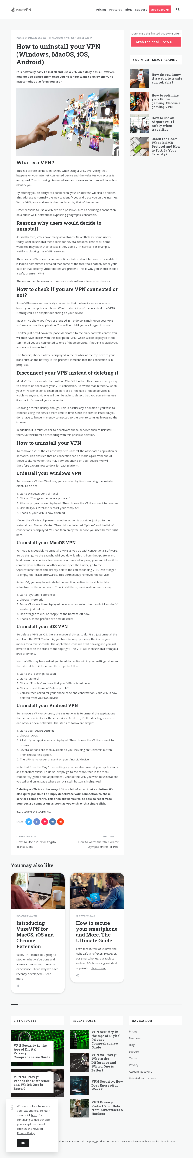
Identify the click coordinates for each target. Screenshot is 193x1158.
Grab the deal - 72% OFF (156, 42)
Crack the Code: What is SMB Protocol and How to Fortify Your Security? (166, 146)
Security (87, 37)
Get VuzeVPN (160, 9)
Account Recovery (140, 1071)
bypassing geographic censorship (74, 215)
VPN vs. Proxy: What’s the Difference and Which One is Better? (32, 1083)
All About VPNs (61, 37)
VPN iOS (31, 812)
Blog (128, 9)
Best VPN (75, 37)
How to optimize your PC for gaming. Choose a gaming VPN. (166, 101)
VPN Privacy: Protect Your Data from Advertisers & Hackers (107, 1108)
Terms (133, 1058)
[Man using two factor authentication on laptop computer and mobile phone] (76, 899)
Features (115, 9)
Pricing (101, 9)
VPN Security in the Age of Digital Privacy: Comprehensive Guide (32, 1051)
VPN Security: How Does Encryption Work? (107, 1085)
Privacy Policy (26, 1133)
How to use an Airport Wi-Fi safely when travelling (163, 124)
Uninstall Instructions (142, 1078)
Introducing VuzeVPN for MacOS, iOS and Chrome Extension (35, 935)
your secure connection (33, 803)
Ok (23, 1143)
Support (141, 9)
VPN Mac (46, 812)
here (34, 1115)
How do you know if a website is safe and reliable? (167, 78)
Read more (98, 968)
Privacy (133, 1065)
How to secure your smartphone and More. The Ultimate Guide (96, 932)
